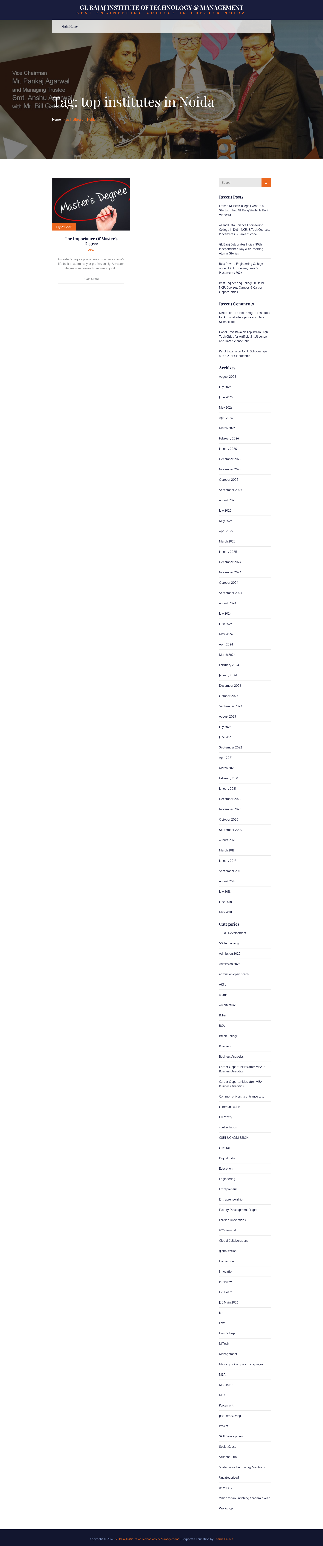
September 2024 (230, 593)
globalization (227, 1251)
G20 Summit (227, 1230)
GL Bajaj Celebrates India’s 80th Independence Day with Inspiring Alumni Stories (241, 248)
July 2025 (225, 510)
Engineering (227, 1179)
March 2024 (227, 655)
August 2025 (227, 500)
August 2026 (227, 376)
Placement (226, 1405)
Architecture (227, 1005)
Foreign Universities (232, 1220)
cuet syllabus (228, 1127)
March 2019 (227, 850)
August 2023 (227, 716)
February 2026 (229, 438)
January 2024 (228, 675)
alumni (223, 995)
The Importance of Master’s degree (91, 241)
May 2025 (226, 521)
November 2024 (230, 572)
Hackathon (226, 1261)
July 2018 (225, 891)
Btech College (228, 1036)
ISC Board (225, 1292)
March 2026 (227, 428)
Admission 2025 (229, 953)
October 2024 (228, 582)
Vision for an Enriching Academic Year (244, 1498)
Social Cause (227, 1446)
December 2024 (230, 562)
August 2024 (227, 603)
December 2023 (230, 685)
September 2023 (230, 706)
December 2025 (230, 459)
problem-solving (230, 1416)
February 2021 (228, 778)
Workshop (226, 1508)
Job (221, 1313)
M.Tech (224, 1343)
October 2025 (228, 479)
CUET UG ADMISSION (234, 1137)
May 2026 (226, 407)
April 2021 (225, 758)
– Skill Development (232, 933)
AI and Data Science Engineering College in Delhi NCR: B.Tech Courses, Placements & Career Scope (244, 229)
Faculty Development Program (239, 1210)
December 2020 (230, 799)
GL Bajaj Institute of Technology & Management (161, 7)
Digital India (227, 1158)
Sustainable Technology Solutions (242, 1467)
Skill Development (231, 1436)
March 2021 (227, 768)
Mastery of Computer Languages (241, 1364)
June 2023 (226, 737)
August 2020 (227, 840)
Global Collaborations (233, 1240)
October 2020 (228, 819)
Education (226, 1168)
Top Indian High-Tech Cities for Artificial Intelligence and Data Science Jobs (244, 317)
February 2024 (229, 665)
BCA (222, 1025)
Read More (91, 279)
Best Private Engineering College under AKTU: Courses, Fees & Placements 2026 (241, 268)
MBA (90, 250)
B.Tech (223, 1015)
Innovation (226, 1271)
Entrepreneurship (230, 1199)
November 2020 (230, 809)
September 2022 (230, 747)
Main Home (69, 26)
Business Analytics (231, 1056)
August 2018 (227, 881)
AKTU (223, 984)
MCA (222, 1395)
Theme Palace (223, 1539)
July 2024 (225, 613)
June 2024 (226, 624)
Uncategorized (229, 1477)
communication (229, 1107)
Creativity (225, 1117)
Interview (225, 1282)
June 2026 (226, 397)
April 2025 (226, 531)
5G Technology (229, 943)
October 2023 (228, 696)
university (225, 1488)
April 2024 (226, 644)
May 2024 (226, 634)
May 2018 (225, 912)
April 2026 (226, 418)
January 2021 (227, 788)
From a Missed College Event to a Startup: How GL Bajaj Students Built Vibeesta (243, 210)
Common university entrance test (241, 1096)
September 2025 (230, 490)
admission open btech (234, 974)
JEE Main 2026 (228, 1302)
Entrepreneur (228, 1189)
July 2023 (225, 727)
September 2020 (230, 830)
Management (228, 1354)
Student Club (228, 1457)
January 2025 (228, 552)
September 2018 (230, 871)
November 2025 (230, 469)
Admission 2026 (229, 964)
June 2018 (225, 902)
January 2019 (227, 861)
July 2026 (225, 387)
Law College (227, 1333)
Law (222, 1323)
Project (223, 1426)
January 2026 (228, 449)
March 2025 (227, 541)
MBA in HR (226, 1385)
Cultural (224, 1148)
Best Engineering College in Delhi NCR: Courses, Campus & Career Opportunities (241, 287)
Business (225, 1046)
